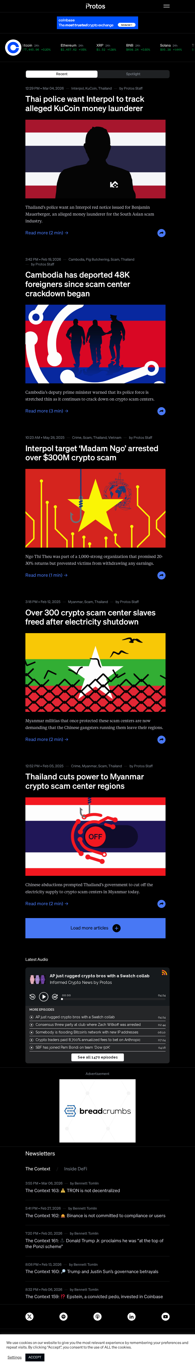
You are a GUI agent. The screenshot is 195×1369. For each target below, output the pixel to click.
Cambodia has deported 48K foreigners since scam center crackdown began (77, 284)
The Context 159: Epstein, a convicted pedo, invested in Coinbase (94, 1297)
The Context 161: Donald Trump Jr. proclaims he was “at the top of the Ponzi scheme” (94, 1244)
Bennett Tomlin (87, 1183)
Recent (62, 74)
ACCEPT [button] (34, 1357)
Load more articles (89, 928)
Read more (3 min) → (47, 411)
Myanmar (75, 602)
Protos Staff (133, 88)
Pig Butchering (97, 259)
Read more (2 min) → (47, 233)
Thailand (105, 88)
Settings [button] (15, 1357)
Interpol (77, 88)
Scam (115, 259)
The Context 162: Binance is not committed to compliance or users (95, 1216)
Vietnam (114, 438)
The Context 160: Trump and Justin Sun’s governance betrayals (91, 1272)
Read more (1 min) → (46, 575)
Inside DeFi (75, 1169)
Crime (77, 438)
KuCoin (91, 88)
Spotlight (133, 74)
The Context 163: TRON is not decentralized (72, 1191)
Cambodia (76, 259)
